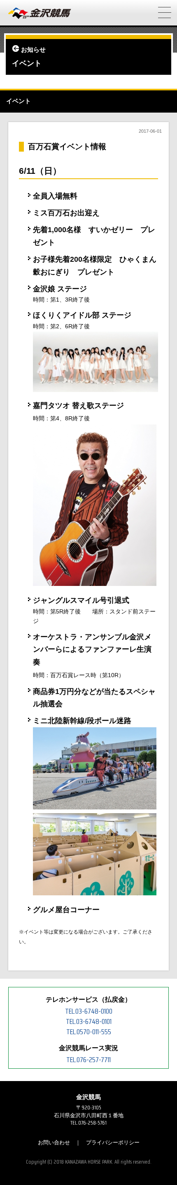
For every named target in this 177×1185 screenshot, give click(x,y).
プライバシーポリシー (113, 1142)
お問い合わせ (54, 1142)
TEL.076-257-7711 (88, 1059)
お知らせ (33, 49)
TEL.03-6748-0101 (89, 1021)
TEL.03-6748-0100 (88, 1011)
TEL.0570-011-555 (88, 1031)
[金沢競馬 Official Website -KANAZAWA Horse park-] (40, 13)
